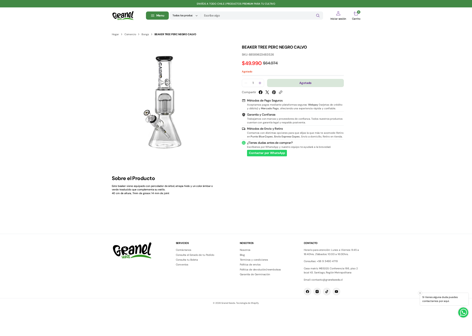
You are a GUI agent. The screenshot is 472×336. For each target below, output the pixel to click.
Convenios (182, 264)
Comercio (130, 34)
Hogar (115, 34)
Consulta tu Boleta (187, 259)
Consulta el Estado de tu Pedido (195, 255)
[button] (338, 15)
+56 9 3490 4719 (327, 261)
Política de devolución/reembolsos (260, 269)
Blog (242, 255)
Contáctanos (183, 250)
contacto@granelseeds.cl (326, 279)
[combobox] (262, 15)
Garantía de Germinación (255, 274)
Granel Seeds (228, 303)
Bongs (145, 34)
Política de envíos (250, 264)
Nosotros (245, 250)
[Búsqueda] (318, 15)
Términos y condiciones (254, 259)
